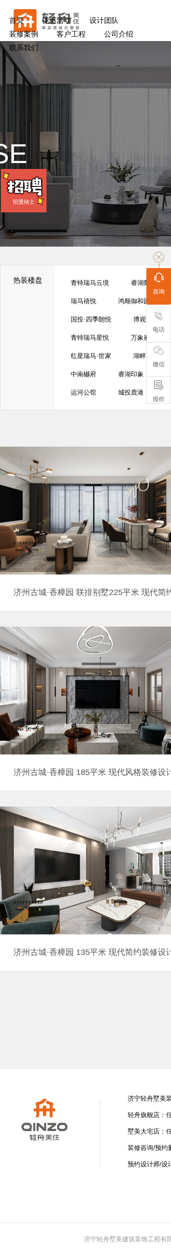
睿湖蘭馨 (143, 282)
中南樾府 (83, 374)
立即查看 (93, 539)
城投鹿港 (131, 392)
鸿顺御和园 (134, 301)
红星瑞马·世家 (91, 355)
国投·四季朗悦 (91, 319)
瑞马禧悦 (83, 301)
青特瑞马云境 (90, 282)
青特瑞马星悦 (90, 337)
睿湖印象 (131, 374)
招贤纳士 (24, 202)
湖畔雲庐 (146, 355)
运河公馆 (83, 392)
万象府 (140, 337)
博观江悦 (146, 319)
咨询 (159, 291)
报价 (159, 398)
